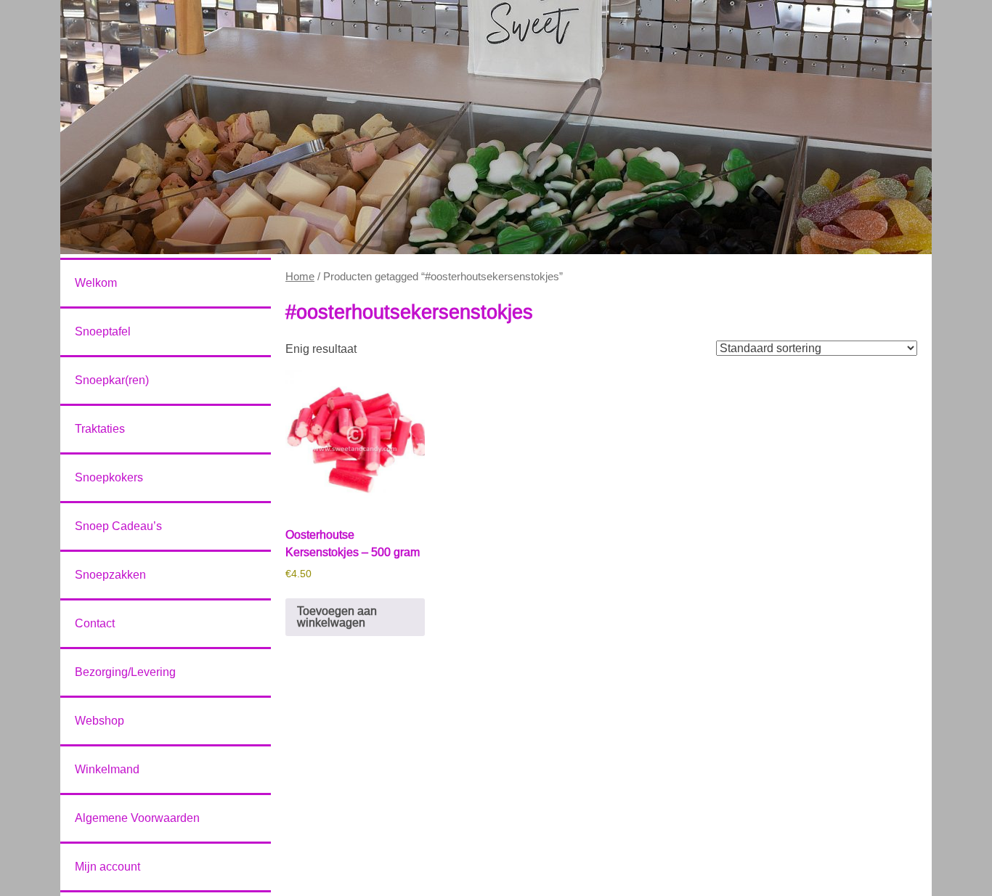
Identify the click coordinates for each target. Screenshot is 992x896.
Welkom (96, 283)
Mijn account (107, 866)
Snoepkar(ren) (112, 380)
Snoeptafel (103, 331)
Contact (95, 623)
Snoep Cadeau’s (118, 526)
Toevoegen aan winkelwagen (337, 617)
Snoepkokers (109, 477)
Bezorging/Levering (125, 672)
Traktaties (100, 429)
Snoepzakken (110, 575)
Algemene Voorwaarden (137, 818)
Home (299, 276)
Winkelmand (107, 769)
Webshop (99, 720)
